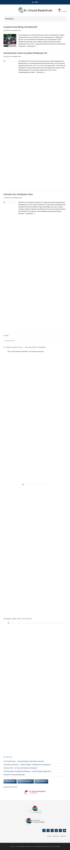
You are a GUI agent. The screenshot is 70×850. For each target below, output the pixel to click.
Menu (36, 2)
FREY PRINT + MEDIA (54, 846)
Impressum (63, 836)
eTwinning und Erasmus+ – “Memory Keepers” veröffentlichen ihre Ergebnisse (27, 764)
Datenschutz (56, 836)
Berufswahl (41, 781)
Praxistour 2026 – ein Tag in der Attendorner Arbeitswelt (20, 768)
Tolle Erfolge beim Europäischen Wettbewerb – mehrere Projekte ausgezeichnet (27, 771)
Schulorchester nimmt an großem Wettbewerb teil (25, 53)
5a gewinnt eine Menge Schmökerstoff (20, 27)
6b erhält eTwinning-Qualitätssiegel (14, 774)
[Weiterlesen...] (32, 46)
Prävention (10, 781)
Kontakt (49, 836)
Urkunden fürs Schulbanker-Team (18, 194)
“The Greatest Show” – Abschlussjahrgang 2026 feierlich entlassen (24, 761)
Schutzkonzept (25, 781)
